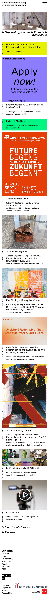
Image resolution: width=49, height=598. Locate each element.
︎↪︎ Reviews (8, 532)
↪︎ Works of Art (39, 34)
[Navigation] (44, 4)
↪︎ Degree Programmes (16, 32)
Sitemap (5, 585)
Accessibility (7, 593)
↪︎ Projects (37, 32)
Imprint (5, 588)
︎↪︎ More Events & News (16, 527)
